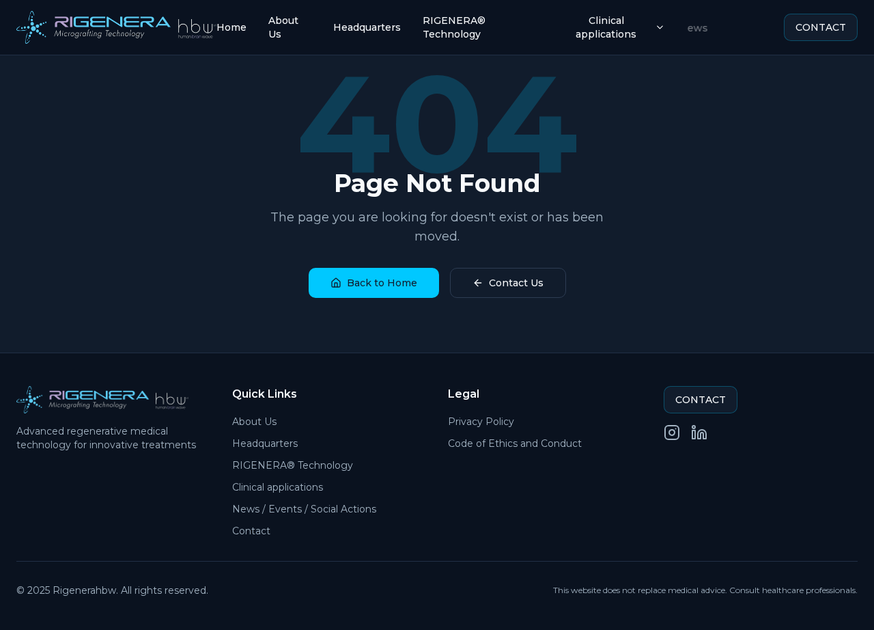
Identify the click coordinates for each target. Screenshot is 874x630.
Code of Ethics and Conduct (515, 443)
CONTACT (820, 27)
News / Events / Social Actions (304, 509)
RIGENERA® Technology (454, 27)
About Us (283, 27)
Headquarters (367, 27)
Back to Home (382, 283)
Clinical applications (606, 27)
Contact (251, 531)
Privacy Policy (481, 421)
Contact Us (516, 283)
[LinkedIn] (699, 432)
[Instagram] (672, 432)
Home (231, 27)
